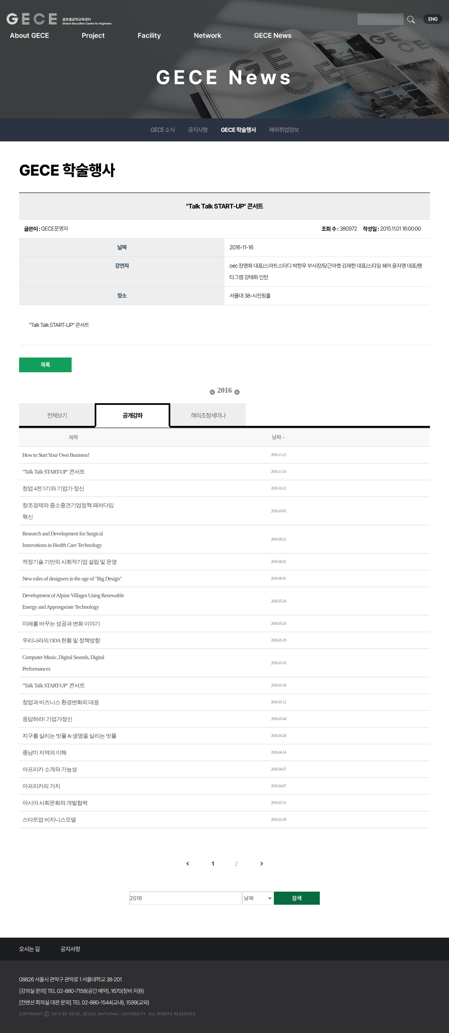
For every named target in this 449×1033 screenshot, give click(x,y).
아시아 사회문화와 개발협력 (54, 803)
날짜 (276, 437)
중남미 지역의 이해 (44, 753)
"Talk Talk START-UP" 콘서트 (53, 472)
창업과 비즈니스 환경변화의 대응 (60, 702)
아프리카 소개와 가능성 (49, 769)
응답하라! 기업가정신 (47, 719)
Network (207, 35)
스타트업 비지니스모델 (49, 820)
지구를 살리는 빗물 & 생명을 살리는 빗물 (69, 736)
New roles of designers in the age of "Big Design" (72, 579)
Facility (149, 35)
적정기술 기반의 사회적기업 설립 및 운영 (69, 562)
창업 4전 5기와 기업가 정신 (53, 488)
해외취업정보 (284, 129)
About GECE (29, 35)
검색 (297, 898)
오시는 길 (29, 949)
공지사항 (198, 129)
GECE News (273, 35)
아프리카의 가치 (41, 786)
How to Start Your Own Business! (55, 455)
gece (67, 19)
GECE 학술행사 (238, 129)
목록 (45, 364)
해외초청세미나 (208, 415)
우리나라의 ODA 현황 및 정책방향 (61, 640)
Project (93, 35)
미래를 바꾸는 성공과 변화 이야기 (61, 624)
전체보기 (57, 415)
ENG (432, 19)
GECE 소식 (163, 129)
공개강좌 (132, 415)
